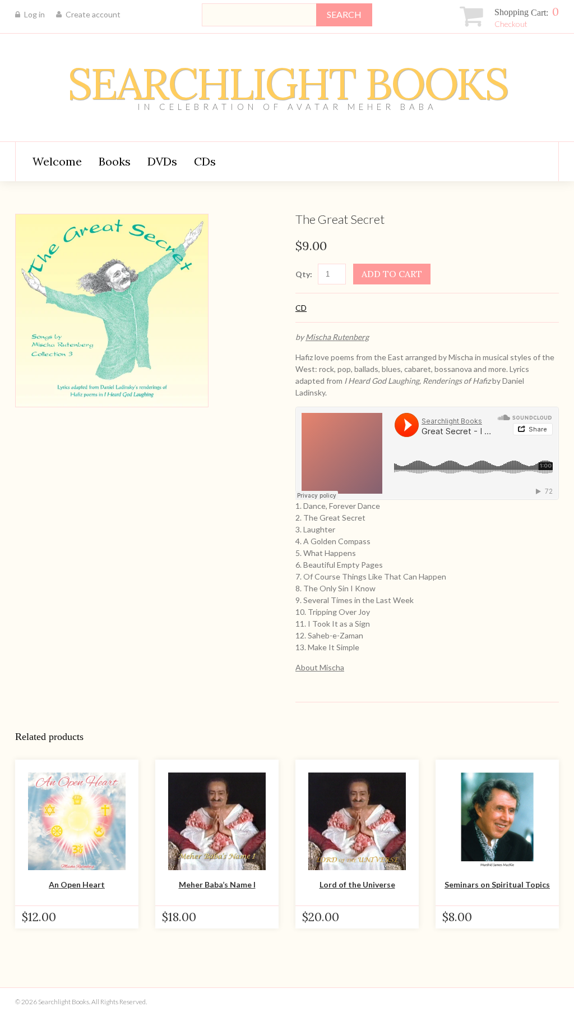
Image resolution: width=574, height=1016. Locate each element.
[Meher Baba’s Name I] (217, 821)
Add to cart (392, 273)
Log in (34, 14)
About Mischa (319, 667)
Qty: (303, 274)
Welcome (57, 161)
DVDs (162, 161)
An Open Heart (77, 884)
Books (115, 161)
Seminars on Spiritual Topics (497, 884)
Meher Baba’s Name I (217, 884)
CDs (205, 161)
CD (301, 307)
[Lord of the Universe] (357, 821)
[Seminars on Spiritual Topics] (497, 821)
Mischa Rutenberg (337, 337)
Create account (93, 14)
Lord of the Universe (357, 884)
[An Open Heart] (77, 821)
